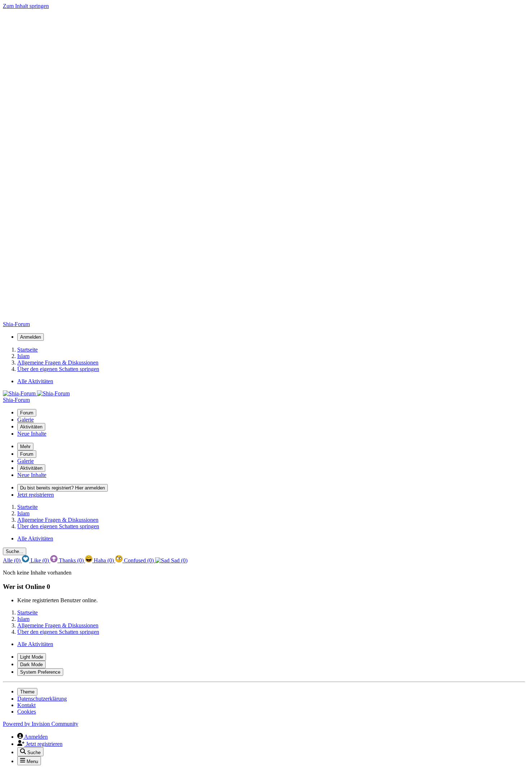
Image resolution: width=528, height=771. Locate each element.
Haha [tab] (103, 560)
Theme (27, 692)
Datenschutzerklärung (42, 699)
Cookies (26, 712)
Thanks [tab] (70, 560)
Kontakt (26, 705)
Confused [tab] (138, 560)
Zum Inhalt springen (26, 6)
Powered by (40, 724)
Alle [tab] (11, 560)
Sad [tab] (178, 560)
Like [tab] (39, 560)
